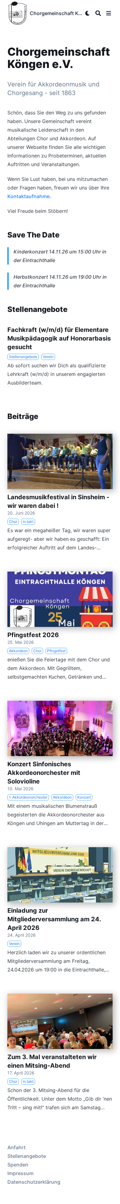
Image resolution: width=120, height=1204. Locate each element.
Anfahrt (16, 1147)
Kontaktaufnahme (28, 196)
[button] (108, 13)
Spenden (17, 1165)
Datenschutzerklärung (33, 1182)
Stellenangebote (26, 1156)
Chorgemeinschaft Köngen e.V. (56, 13)
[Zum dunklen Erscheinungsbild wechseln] (87, 13)
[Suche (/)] (98, 13)
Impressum (20, 1173)
